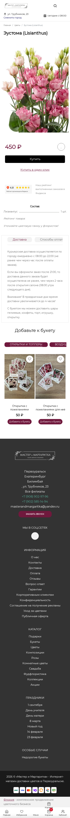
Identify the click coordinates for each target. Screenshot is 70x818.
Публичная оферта (35, 616)
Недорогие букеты (35, 757)
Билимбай (35, 481)
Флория (9, 799)
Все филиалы (35, 491)
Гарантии (35, 589)
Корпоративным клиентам (35, 594)
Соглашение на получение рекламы (35, 605)
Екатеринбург (35, 476)
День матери (35, 715)
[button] (61, 384)
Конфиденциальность (35, 600)
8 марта (35, 721)
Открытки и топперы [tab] (26, 344)
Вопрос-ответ (35, 584)
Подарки (35, 636)
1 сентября (35, 705)
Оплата (35, 573)
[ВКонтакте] (47, 6)
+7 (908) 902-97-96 (35, 496)
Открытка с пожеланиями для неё (50, 407)
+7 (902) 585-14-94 (35, 501)
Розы (35, 658)
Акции (35, 684)
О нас (35, 557)
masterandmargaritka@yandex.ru (35, 506)
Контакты (35, 562)
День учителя (35, 710)
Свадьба (35, 668)
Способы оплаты (52, 239)
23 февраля (35, 737)
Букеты (35, 641)
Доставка (20, 239)
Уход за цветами (35, 611)
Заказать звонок (35, 514)
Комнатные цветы (35, 663)
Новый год (35, 726)
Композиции (35, 652)
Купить (35, 159)
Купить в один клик (35, 170)
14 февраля (35, 731)
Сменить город (13, 17)
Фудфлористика (35, 674)
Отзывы (35, 578)
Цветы (35, 647)
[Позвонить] (63, 6)
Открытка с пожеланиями (19, 407)
